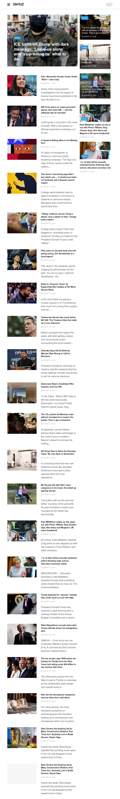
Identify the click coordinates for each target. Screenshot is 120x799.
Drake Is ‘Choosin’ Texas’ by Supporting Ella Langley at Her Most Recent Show (58, 286)
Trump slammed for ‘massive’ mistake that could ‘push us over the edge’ (59, 596)
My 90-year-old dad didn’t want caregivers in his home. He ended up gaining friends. (58, 487)
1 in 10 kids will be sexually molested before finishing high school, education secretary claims (59, 560)
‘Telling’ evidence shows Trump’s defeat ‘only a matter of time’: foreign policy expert (58, 216)
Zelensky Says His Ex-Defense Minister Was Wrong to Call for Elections (55, 353)
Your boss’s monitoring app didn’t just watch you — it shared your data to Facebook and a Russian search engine (58, 178)
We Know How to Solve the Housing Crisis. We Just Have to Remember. (58, 452)
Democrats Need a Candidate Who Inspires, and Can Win (57, 385)
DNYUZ (18, 4)
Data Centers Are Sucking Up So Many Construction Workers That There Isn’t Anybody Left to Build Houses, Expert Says (57, 733)
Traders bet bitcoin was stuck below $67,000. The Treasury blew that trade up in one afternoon (59, 320)
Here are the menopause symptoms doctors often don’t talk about (58, 696)
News (17, 38)
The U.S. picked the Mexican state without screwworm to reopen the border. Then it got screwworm (57, 417)
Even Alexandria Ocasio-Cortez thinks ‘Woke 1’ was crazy (59, 78)
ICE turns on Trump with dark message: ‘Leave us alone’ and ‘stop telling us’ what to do (41, 51)
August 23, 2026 (21, 65)
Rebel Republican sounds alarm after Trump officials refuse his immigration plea (59, 628)
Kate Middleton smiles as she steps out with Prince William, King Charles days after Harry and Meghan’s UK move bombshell (58, 526)
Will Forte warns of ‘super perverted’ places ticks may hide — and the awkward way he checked (58, 109)
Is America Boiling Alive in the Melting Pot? (59, 142)
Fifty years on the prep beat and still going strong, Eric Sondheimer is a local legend (58, 253)
